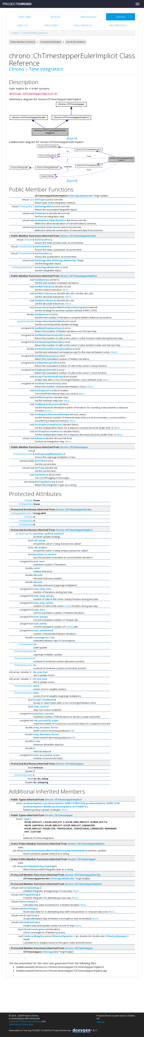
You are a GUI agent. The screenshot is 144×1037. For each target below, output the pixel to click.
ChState (28, 239)
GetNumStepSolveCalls (48, 341)
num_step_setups (43, 595)
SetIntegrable (43, 260)
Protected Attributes (51, 41)
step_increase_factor (45, 727)
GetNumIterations (46, 355)
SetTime (40, 467)
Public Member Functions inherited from (53, 235)
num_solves (40, 623)
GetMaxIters (42, 314)
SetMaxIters (42, 279)
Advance (40, 438)
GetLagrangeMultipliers (49, 453)
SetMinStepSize (44, 397)
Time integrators (46, 69)
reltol (36, 568)
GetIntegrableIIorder (47, 267)
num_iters (39, 609)
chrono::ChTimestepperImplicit (78, 275)
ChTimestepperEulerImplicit (35, 33)
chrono (15, 33)
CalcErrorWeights (33, 936)
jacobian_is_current (44, 554)
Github (100, 1022)
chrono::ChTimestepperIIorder (78, 235)
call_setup (39, 540)
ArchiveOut (41, 220)
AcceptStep (30, 915)
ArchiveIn (40, 227)
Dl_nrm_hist (40, 678)
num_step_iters (42, 588)
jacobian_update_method (48, 533)
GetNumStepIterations (48, 328)
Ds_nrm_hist (40, 672)
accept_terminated (44, 699)
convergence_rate (44, 637)
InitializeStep (31, 887)
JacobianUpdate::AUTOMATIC (69, 806)
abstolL (37, 582)
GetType (40, 199)
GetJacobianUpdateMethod (51, 321)
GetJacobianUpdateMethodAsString (45, 850)
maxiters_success (43, 713)
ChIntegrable (25, 206)
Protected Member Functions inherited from (56, 874)
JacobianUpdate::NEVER (37, 806)
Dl (34, 651)
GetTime (40, 460)
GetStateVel (42, 246)
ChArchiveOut (58, 220)
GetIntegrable (43, 206)
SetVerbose (41, 474)
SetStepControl (44, 390)
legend (72, 138)
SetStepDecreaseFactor (49, 431)
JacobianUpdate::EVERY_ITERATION (64, 803)
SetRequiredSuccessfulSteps (52, 414)
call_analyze (40, 547)
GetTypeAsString (45, 481)
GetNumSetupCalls (46, 362)
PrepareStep (30, 894)
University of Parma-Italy (21, 1024)
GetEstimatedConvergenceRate (53, 348)
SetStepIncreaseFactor (48, 424)
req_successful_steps (45, 720)
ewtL (36, 692)
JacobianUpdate (78, 307)
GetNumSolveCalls (45, 369)
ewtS (36, 685)
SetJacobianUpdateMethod (51, 307)
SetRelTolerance (44, 286)
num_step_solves (43, 602)
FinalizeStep (30, 922)
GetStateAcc (42, 253)
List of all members (75, 41)
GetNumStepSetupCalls (49, 335)
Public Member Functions (22, 41)
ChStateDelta (25, 246)
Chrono (16, 69)
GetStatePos (42, 239)
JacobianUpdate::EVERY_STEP (103, 803)
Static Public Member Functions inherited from (58, 843)
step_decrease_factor (46, 734)
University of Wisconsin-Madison (25, 1021)
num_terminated (43, 630)
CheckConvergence (34, 929)
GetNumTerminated (47, 383)
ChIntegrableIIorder (81, 195)
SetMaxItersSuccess (47, 404)
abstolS (37, 575)
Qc (35, 665)
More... (66, 289)
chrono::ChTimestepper (74, 447)
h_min (36, 741)
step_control (41, 706)
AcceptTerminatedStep (49, 376)
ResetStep (29, 908)
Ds (34, 644)
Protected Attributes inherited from (51, 509)
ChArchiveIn (54, 227)
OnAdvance (41, 213)
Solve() (67, 606)
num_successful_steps (46, 755)
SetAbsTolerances (45, 293)
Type (31, 199)
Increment (29, 901)
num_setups (40, 616)
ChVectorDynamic (22, 453)
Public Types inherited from (46, 799)
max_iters (39, 561)
